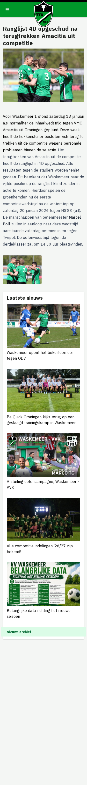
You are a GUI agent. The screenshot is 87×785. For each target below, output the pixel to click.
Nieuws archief (19, 632)
